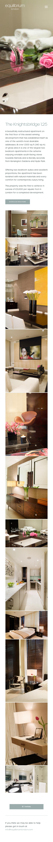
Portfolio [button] (28, 807)
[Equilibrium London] (15, 7)
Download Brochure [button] (17, 202)
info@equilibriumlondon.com (19, 829)
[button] (46, 7)
